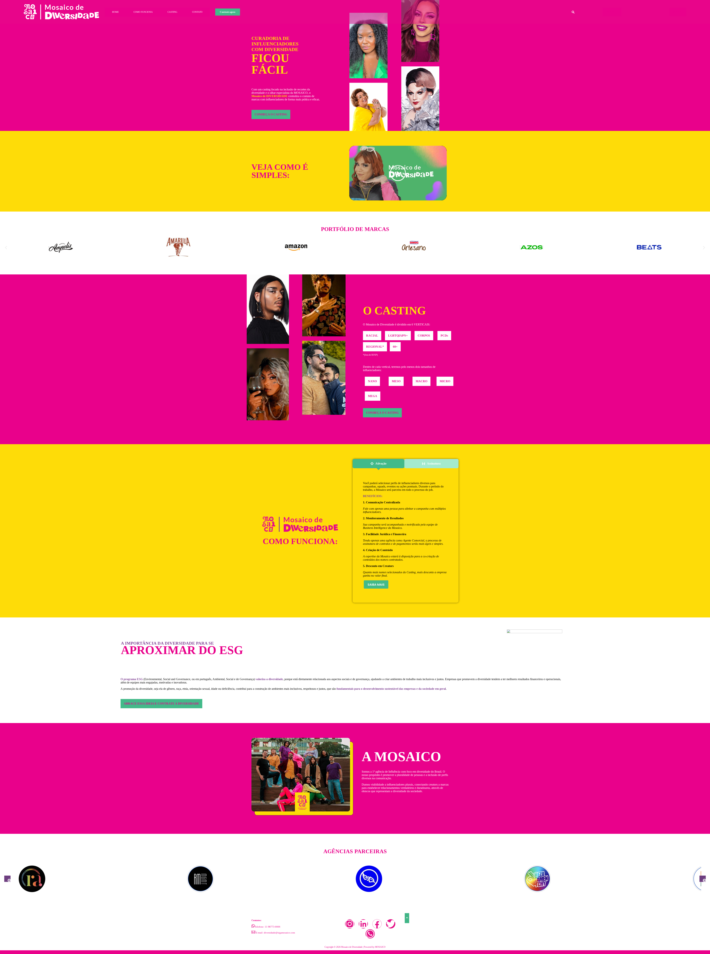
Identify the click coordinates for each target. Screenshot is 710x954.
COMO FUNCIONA (143, 12)
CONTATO (197, 12)
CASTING (172, 12)
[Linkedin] (363, 923)
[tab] (378, 463)
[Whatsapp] (370, 933)
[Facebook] (377, 923)
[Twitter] (390, 923)
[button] (6, 247)
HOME (115, 12)
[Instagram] (349, 923)
